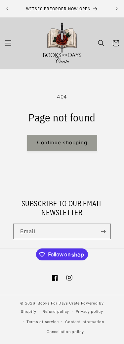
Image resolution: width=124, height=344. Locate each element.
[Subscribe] (103, 231)
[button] (8, 43)
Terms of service (42, 321)
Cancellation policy (65, 331)
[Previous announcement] (7, 8)
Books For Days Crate (59, 303)
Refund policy (56, 311)
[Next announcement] (116, 8)
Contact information (84, 321)
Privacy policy (89, 311)
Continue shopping (62, 142)
